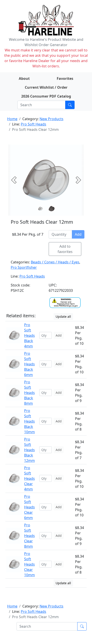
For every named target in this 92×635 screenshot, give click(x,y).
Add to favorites (65, 249)
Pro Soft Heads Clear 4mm (29, 478)
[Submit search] (70, 105)
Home (12, 118)
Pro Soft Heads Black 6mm (29, 364)
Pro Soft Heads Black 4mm (29, 335)
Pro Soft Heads (33, 124)
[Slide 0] (40, 208)
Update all (63, 316)
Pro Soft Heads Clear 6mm (29, 507)
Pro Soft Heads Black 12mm (29, 450)
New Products (51, 118)
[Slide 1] (51, 208)
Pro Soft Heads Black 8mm (29, 393)
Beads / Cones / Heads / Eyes (55, 262)
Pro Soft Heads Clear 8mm (29, 536)
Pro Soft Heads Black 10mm (29, 421)
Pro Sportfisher (24, 267)
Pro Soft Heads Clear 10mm (29, 564)
